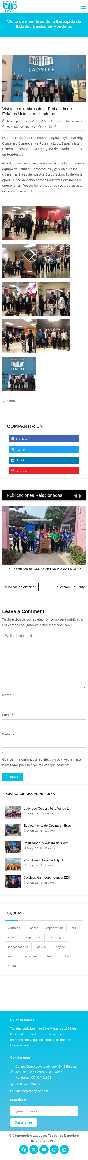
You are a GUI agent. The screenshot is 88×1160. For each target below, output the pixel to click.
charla (12, 937)
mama (12, 956)
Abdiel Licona (52, 121)
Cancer (33, 928)
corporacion (33, 937)
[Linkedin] (64, 1149)
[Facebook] (23, 1149)
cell (74, 928)
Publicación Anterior (20, 587)
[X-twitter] (33, 1149)
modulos (31, 956)
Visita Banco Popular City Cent (45, 860)
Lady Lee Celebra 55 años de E (46, 808)
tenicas (70, 956)
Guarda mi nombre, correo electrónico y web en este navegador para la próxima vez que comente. (42, 762)
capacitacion (54, 928)
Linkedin (20, 460)
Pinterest (21, 471)
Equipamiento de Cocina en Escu (47, 825)
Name (6, 695)
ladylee (60, 947)
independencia (18, 947)
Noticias (12, 401)
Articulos (14, 928)
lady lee (42, 947)
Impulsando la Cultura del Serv (46, 843)
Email (6, 715)
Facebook (22, 439)
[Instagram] (54, 1149)
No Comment (74, 121)
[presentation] (75, 495)
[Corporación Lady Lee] (10, 6)
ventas (12, 966)
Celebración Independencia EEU (47, 877)
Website (8, 734)
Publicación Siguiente (69, 587)
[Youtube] (44, 1149)
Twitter (20, 450)
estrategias (57, 937)
